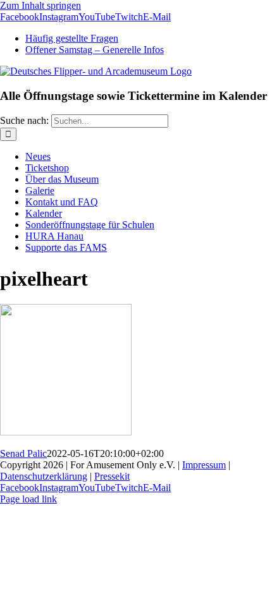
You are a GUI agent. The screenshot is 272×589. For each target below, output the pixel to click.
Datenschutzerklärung (43, 476)
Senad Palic (23, 453)
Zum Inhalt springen (40, 5)
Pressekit (112, 476)
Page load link (28, 499)
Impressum (204, 464)
